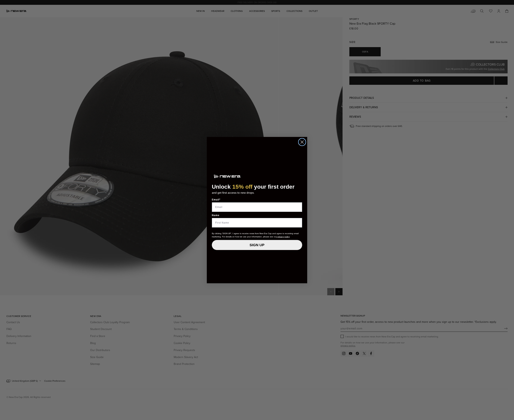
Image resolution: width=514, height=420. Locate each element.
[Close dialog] (302, 142)
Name (215, 215)
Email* (216, 199)
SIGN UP (257, 245)
